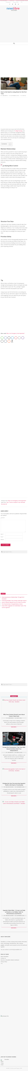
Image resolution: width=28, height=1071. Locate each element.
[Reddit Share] (9, 341)
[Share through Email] (19, 337)
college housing (18, 131)
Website (2, 539)
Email (2, 536)
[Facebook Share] (5, 337)
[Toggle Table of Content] (9, 144)
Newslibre (6, 1059)
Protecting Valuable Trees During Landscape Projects (14, 600)
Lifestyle (24, 95)
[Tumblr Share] (5, 341)
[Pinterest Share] (16, 337)
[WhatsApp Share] (2, 337)
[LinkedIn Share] (12, 337)
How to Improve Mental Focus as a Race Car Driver (14, 602)
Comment (3, 518)
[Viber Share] (22, 337)
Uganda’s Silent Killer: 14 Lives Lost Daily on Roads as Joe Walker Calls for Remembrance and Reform (14, 912)
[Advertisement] (14, 27)
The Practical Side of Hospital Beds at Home (12, 604)
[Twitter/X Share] (9, 337)
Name (2, 534)
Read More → (14, 726)
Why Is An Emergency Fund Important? (15, 333)
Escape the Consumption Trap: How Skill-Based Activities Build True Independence (14, 749)
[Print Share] (2, 341)
